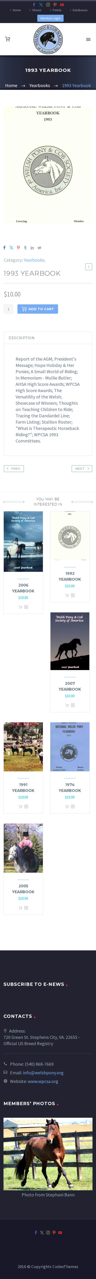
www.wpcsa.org (43, 1081)
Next (80, 469)
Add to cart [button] (20, 607)
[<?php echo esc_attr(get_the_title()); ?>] (26, 607)
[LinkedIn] (32, 247)
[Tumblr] (25, 247)
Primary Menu (88, 39)
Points (57, 10)
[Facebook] (34, 5)
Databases (80, 10)
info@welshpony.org (43, 1072)
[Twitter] (41, 5)
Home (17, 10)
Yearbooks (34, 260)
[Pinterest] (54, 5)
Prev (15, 469)
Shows (36, 10)
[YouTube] (61, 5)
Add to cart (41, 309)
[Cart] (7, 39)
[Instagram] (48, 5)
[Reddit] (39, 247)
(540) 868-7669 (39, 1064)
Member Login (50, 18)
